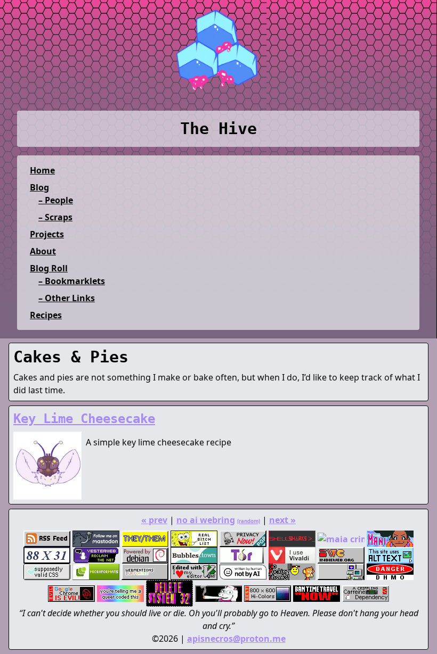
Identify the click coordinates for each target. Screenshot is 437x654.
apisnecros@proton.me (236, 638)
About (43, 251)
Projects (47, 234)
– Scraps (55, 217)
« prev (154, 520)
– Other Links (66, 298)
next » (282, 520)
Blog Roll (49, 268)
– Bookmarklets (71, 281)
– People (55, 200)
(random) (248, 521)
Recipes (46, 315)
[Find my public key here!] (243, 539)
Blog (39, 187)
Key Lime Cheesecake (84, 418)
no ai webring (205, 520)
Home (42, 170)
